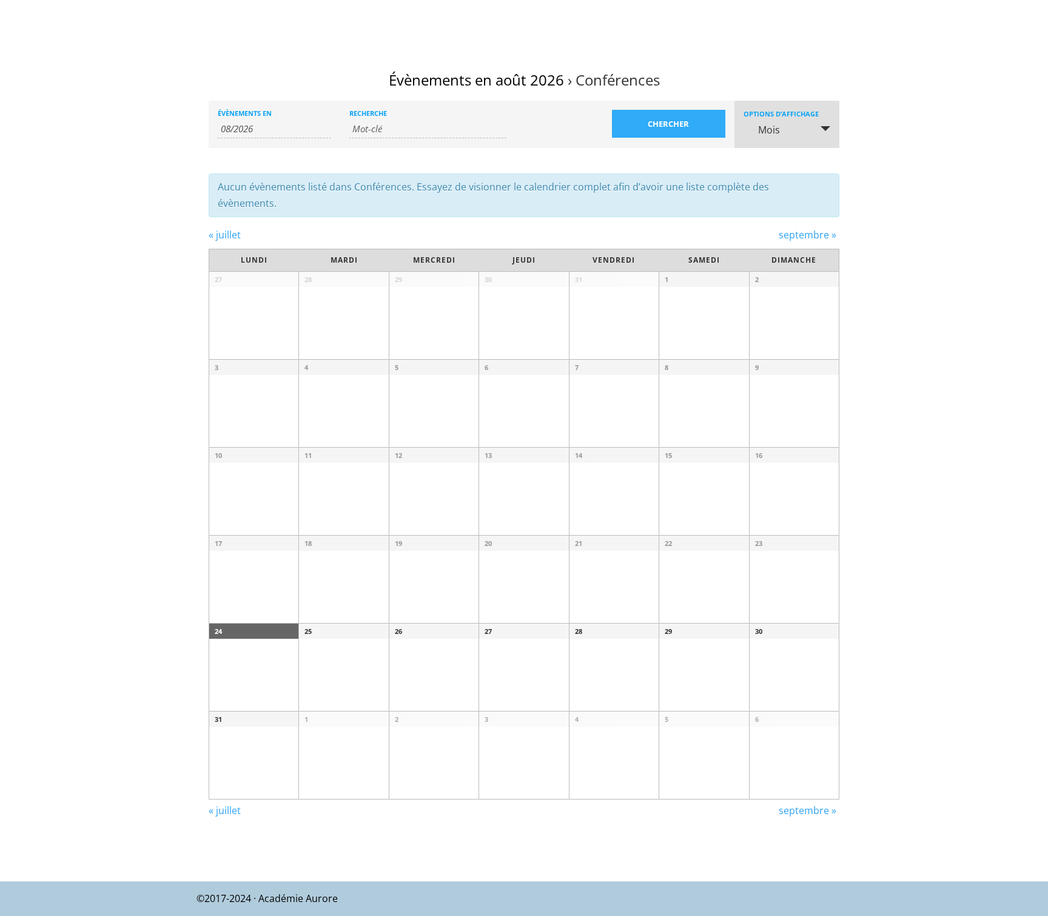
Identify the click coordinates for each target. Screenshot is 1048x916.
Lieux (850, 25)
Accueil (531, 25)
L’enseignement (710, 25)
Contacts (971, 25)
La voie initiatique (606, 25)
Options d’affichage (781, 113)
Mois (769, 129)
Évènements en (245, 113)
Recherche (368, 113)
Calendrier (798, 25)
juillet (225, 234)
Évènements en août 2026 (476, 80)
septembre (807, 234)
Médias (906, 25)
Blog (1018, 25)
